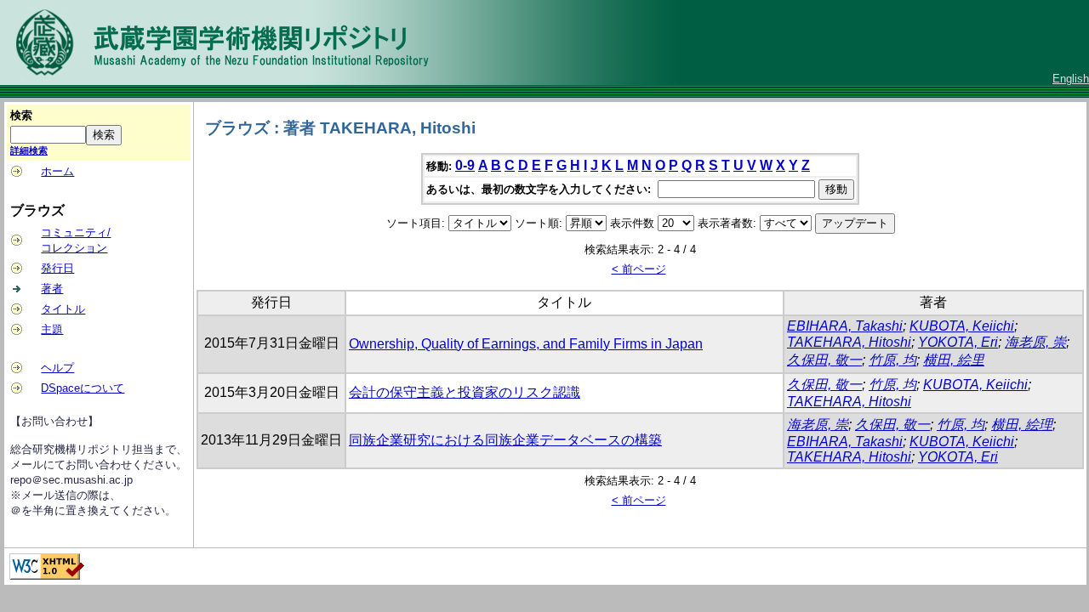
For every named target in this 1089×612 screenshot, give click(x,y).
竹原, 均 (892, 360)
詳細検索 (29, 150)
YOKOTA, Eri (958, 342)
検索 (21, 115)
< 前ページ (639, 269)
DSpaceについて (82, 388)
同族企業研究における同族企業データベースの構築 (505, 440)
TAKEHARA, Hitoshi (849, 342)
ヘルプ (57, 367)
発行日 (57, 268)
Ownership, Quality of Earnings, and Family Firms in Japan (526, 344)
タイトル (63, 309)
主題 (52, 329)
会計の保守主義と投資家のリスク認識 (464, 392)
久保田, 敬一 (824, 360)
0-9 (465, 165)
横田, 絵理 (1021, 424)
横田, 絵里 (953, 360)
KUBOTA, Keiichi (961, 326)
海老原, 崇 (1035, 342)
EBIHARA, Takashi (845, 326)
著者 (52, 288)
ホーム (57, 171)
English (1070, 78)
